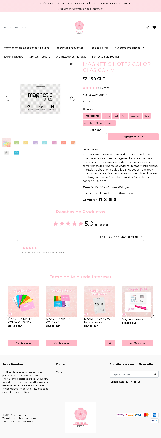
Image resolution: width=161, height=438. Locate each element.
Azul (116, 116)
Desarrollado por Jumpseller (17, 421)
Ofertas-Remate (39, 56)
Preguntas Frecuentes (69, 47)
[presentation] (8, 98)
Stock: (87, 101)
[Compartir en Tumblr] (115, 199)
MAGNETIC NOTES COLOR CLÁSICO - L (20, 321)
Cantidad (95, 130)
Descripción (91, 149)
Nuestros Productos (127, 47)
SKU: (86, 95)
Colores (88, 109)
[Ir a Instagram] (131, 382)
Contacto (61, 372)
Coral (146, 116)
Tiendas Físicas (99, 47)
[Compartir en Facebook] (100, 199)
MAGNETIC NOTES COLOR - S (58, 321)
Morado (99, 123)
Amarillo (88, 123)
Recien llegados (13, 56)
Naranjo (110, 123)
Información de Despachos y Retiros (26, 47)
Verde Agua (135, 116)
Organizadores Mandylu (71, 56)
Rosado (106, 116)
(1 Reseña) (104, 88)
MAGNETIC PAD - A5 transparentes (97, 321)
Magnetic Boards (132, 319)
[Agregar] (110, 343)
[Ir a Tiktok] (139, 382)
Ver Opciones (23, 343)
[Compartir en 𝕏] (105, 199)
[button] (121, 237)
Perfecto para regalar (105, 56)
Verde (124, 116)
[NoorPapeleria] (80, 27)
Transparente (91, 116)
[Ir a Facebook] (127, 382)
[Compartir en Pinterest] (110, 199)
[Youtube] (135, 382)
